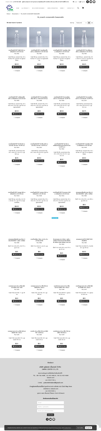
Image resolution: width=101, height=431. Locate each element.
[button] (78, 8)
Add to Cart (17, 67)
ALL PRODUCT (25, 8)
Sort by (72, 23)
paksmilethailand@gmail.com (53, 383)
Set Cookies (80, 427)
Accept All (88, 427)
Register (83, 1)
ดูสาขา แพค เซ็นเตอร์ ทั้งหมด (50, 393)
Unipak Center (9, 1)
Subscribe (50, 415)
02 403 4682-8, (51, 375)
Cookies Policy (67, 427)
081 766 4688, (40, 375)
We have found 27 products (14, 23)
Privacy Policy (58, 427)
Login (75, 1)
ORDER (62, 8)
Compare (17, 71)
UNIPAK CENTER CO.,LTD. (50, 369)
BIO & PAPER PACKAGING (38, 8)
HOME (17, 8)
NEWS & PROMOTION (53, 8)
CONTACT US (70, 8)
